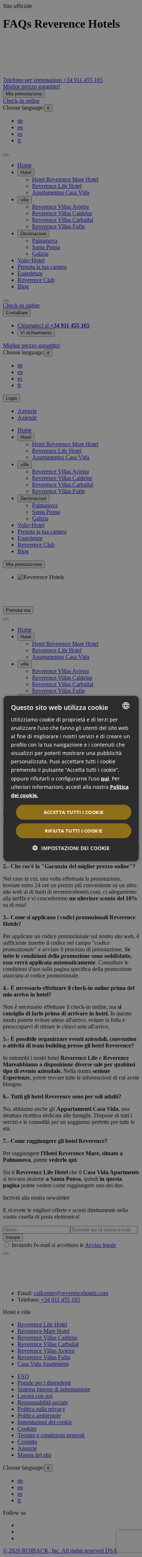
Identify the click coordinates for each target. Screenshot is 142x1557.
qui (105, 778)
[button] (71, 848)
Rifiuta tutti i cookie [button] (74, 830)
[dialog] (71, 778)
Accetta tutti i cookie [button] (74, 812)
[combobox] (125, 705)
